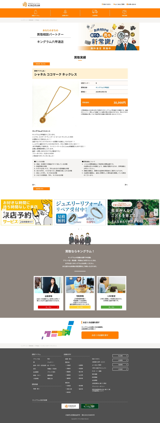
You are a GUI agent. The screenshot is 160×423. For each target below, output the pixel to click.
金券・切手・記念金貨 (39, 365)
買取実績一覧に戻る (41, 64)
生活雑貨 (35, 372)
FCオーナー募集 (96, 371)
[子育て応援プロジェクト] (133, 212)
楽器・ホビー (37, 375)
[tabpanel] (26, 212)
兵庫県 (81, 365)
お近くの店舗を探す (100, 335)
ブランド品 (36, 359)
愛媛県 (69, 372)
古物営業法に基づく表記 (99, 383)
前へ (33, 185)
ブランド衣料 (51, 372)
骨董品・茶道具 (51, 369)
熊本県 (81, 378)
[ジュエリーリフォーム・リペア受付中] (80, 212)
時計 (48, 359)
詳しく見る (48, 307)
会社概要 (94, 380)
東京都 (81, 386)
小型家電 (35, 378)
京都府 (69, 368)
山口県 (81, 375)
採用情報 (94, 377)
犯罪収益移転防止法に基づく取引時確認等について (101, 390)
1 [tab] (79, 229)
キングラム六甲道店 (102, 87)
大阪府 (69, 365)
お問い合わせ (132, 4)
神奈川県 (69, 389)
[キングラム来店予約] (26, 212)
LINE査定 (120, 369)
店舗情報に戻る (39, 188)
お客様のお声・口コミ (98, 362)
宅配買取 (124, 15)
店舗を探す (65, 15)
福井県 (81, 389)
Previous (4, 212)
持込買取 (120, 356)
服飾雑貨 (50, 375)
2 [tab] (81, 229)
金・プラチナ (51, 365)
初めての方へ (107, 4)
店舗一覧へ (68, 359)
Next (156, 212)
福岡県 (69, 378)
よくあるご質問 (119, 4)
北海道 (69, 386)
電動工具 (50, 378)
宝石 (34, 369)
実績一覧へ (36, 389)
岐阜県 (69, 392)
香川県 (81, 372)
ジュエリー (50, 362)
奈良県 (81, 368)
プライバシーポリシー (98, 386)
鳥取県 (69, 375)
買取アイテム (35, 15)
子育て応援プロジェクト (99, 368)
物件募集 (94, 374)
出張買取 (95, 15)
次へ (126, 185)
